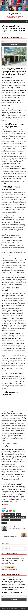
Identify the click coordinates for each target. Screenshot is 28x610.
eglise (18, 514)
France (20, 454)
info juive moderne (7, 517)
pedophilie (5, 520)
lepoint (12, 504)
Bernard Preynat (9, 514)
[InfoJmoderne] (14, 10)
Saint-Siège (14, 501)
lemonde (6, 504)
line (12, 33)
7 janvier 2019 (6, 33)
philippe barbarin (15, 520)
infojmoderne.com (20, 517)
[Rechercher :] (14, 548)
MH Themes (23, 608)
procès (4, 523)
